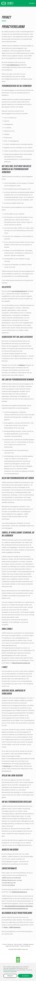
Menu (33, 3)
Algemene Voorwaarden (12, 946)
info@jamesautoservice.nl (19, 892)
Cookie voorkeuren (25, 946)
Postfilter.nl (22, 365)
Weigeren (10, 976)
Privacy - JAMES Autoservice (12, 927)
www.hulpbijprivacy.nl (13, 65)
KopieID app (7, 766)
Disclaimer (10, 944)
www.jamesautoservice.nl (19, 291)
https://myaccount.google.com (21, 663)
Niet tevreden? (18, 944)
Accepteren (25, 976)
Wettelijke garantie (28, 944)
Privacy (5, 944)
